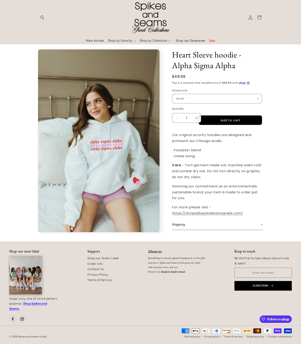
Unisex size (179, 90)
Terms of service (233, 336)
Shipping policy (255, 336)
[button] (42, 17)
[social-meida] (12, 318)
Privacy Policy (97, 274)
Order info (95, 264)
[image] (25, 275)
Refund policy (192, 336)
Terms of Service (99, 280)
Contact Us (95, 269)
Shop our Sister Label (103, 258)
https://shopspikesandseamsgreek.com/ (207, 213)
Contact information (280, 336)
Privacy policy (212, 336)
